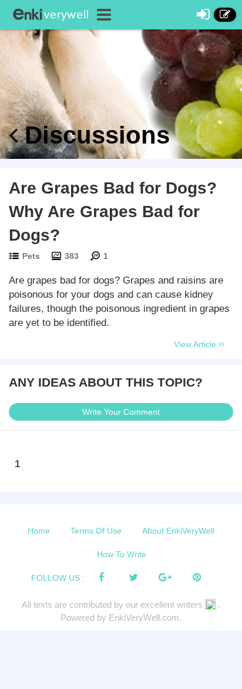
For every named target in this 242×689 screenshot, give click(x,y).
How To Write (121, 554)
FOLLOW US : (58, 578)
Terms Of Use (96, 530)
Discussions (94, 135)
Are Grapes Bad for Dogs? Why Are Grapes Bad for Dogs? (113, 211)
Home (39, 530)
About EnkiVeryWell (178, 530)
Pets (31, 256)
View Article (196, 344)
